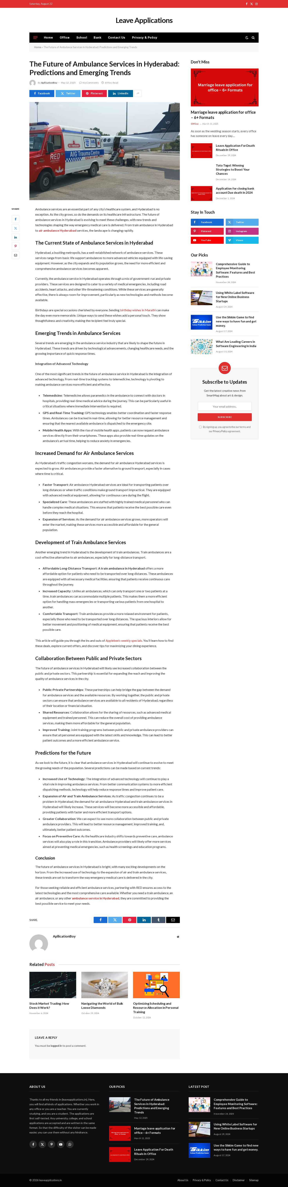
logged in (56, 1045)
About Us (183, 1180)
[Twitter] (15, 228)
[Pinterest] (15, 246)
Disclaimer (239, 1180)
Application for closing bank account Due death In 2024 (235, 190)
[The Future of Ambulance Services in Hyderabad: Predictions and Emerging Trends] (104, 151)
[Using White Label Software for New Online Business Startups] (201, 297)
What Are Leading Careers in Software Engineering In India (236, 343)
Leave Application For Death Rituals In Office (235, 147)
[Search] (253, 37)
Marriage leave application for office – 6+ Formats (223, 115)
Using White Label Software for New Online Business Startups (235, 297)
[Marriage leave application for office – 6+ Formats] (225, 87)
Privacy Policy (220, 431)
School (81, 37)
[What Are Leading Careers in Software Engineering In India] (201, 346)
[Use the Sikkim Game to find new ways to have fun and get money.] (201, 322)
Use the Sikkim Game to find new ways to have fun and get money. (236, 321)
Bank (97, 37)
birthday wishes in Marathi (138, 310)
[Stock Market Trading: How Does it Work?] (52, 985)
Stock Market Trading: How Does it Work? (49, 1006)
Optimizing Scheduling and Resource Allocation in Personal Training (155, 1008)
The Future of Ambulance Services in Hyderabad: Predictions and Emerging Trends (151, 1106)
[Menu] (35, 37)
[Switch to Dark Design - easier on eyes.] (247, 37)
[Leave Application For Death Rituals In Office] (201, 150)
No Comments (91, 82)
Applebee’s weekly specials (124, 640)
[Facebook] (15, 219)
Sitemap (254, 1180)
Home (48, 37)
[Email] (15, 255)
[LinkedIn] (15, 237)
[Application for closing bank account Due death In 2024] (201, 193)
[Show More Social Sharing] (137, 93)
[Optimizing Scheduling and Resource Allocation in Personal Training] (156, 985)
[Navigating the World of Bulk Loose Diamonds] (104, 985)
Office (65, 37)
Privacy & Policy (144, 37)
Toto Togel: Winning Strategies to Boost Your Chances (233, 169)
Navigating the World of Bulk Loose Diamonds (102, 1006)
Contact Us (116, 37)
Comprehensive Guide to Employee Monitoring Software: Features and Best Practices (235, 270)
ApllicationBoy (49, 82)
